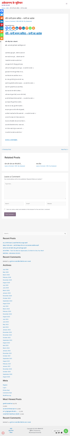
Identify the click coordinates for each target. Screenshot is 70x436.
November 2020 (7, 369)
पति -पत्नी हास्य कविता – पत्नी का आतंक (23, 33)
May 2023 (6, 324)
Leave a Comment (10, 21)
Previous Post (6, 149)
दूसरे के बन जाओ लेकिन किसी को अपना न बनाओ (20, 261)
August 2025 (6, 282)
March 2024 (6, 308)
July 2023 (5, 319)
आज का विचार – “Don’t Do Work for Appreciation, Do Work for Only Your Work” (23, 250)
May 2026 (6, 272)
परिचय (11, 432)
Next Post (64, 149)
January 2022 (6, 350)
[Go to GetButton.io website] (66, 434)
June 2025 (6, 287)
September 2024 (7, 301)
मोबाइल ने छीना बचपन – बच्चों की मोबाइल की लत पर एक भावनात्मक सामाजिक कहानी (21, 245)
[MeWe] (23, 28)
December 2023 (7, 314)
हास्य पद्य (21, 21)
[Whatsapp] (30, 28)
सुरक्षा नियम (11, 430)
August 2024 (6, 303)
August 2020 (6, 376)
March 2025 (6, 290)
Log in (4, 387)
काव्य (17, 21)
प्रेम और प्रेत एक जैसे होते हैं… (13, 164)
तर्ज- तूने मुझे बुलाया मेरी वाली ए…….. (11, 411)
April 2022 (5, 345)
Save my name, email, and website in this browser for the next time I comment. (28, 209)
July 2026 (5, 269)
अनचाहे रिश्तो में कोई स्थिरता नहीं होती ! (11, 414)
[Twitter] (10, 28)
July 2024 (5, 306)
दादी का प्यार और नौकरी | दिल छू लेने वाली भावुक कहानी (14, 248)
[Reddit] (13, 28)
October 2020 (7, 371)
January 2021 (6, 366)
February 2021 (7, 363)
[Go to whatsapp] (66, 431)
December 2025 (7, 280)
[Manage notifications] (3, 433)
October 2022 (6, 337)
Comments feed (7, 392)
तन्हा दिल (38, 164)
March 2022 (6, 348)
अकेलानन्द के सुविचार (12, 2)
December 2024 (7, 295)
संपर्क (11, 428)
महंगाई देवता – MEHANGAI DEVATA (11, 253)
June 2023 (6, 322)
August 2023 (6, 316)
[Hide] (0, 41)
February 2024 (7, 311)
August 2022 (6, 342)
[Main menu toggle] (66, 3)
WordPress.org (7, 395)
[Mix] (26, 28)
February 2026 (7, 277)
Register (5, 385)
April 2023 (6, 327)
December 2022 (7, 332)
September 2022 (7, 340)
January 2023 (7, 329)
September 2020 (7, 374)
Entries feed (6, 390)
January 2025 (6, 293)
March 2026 (6, 274)
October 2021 (6, 356)
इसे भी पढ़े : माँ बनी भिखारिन (11, 140)
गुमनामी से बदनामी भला (7, 403)
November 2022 (7, 335)
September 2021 (7, 358)
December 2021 (7, 353)
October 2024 (7, 298)
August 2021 (6, 361)
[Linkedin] (16, 28)
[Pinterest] (20, 28)
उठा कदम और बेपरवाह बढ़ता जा (9, 408)
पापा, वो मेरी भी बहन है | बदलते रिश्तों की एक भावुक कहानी (15, 242)
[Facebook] (6, 28)
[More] (33, 28)
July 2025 (5, 285)
